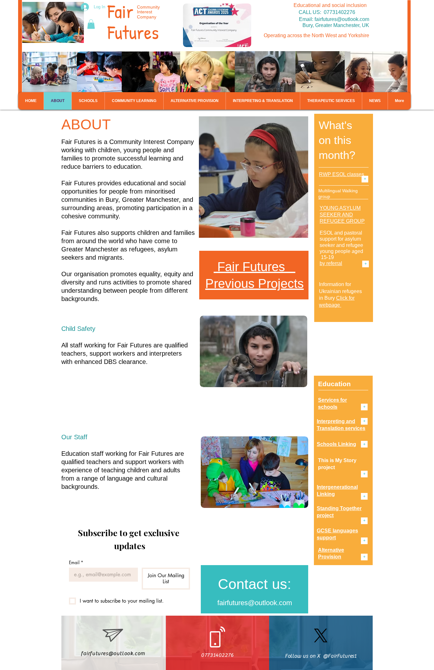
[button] (91, 24)
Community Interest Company (148, 11)
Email (76, 562)
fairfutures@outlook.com (342, 19)
